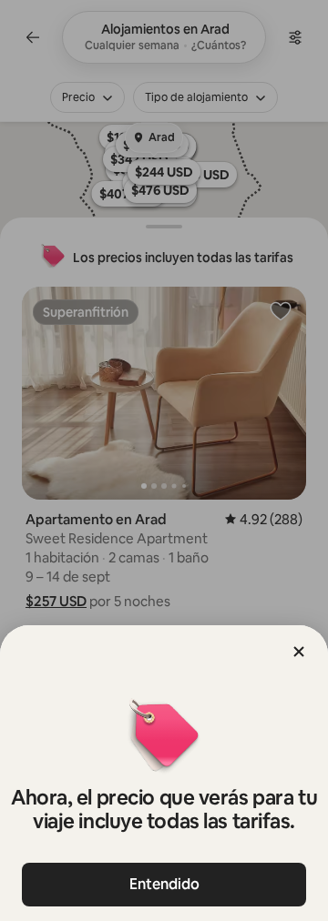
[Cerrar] (299, 651)
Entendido (164, 884)
